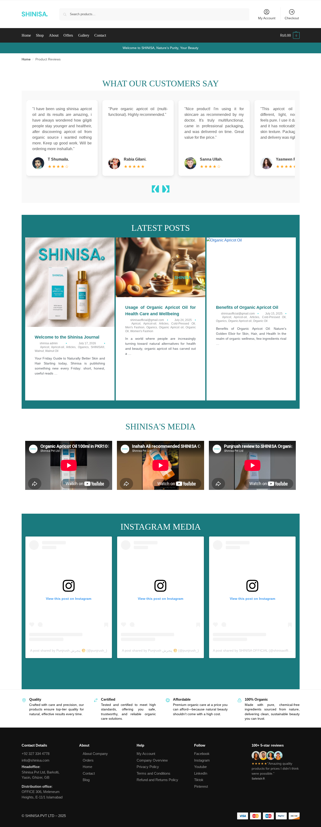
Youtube (200, 767)
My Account (266, 18)
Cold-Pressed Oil (183, 323)
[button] (290, 35)
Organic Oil (260, 321)
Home (26, 59)
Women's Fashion (141, 331)
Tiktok (198, 780)
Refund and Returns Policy (157, 780)
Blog (86, 780)
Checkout (292, 18)
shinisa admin (49, 343)
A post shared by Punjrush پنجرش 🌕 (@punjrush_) (68, 650)
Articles (71, 347)
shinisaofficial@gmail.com (147, 320)
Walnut (39, 351)
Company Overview (152, 760)
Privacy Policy (148, 767)
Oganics (83, 347)
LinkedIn (200, 773)
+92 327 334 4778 (35, 754)
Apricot (44, 347)
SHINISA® (97, 347)
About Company (95, 754)
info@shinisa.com (35, 760)
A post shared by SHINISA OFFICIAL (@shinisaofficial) (253, 650)
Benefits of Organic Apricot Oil (247, 307)
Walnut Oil (51, 351)
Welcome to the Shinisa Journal (67, 337)
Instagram (202, 760)
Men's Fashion (134, 327)
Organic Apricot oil (171, 327)
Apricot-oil (57, 347)
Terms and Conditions (153, 773)
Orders (88, 760)
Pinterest (201, 786)
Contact (89, 773)
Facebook (202, 754)
